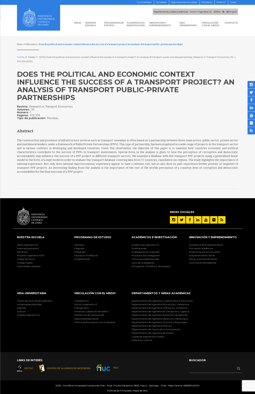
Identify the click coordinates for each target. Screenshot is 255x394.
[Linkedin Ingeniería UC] (197, 220)
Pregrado (79, 248)
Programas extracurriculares (204, 251)
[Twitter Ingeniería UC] (181, 220)
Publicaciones (30, 44)
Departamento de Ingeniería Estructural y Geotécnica (160, 304)
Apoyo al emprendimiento (203, 259)
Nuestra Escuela (30, 237)
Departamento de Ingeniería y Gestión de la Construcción (162, 300)
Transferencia (81, 300)
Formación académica (201, 248)
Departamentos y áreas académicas (171, 11)
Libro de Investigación (143, 262)
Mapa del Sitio (140, 390)
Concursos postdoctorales (145, 259)
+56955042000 (191, 385)
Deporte (21, 307)
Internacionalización (28, 248)
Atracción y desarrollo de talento (91, 311)
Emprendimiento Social (201, 255)
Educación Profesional (86, 255)
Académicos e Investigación (154, 237)
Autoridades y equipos (29, 266)
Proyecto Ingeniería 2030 (30, 255)
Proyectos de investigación (146, 255)
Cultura (21, 311)
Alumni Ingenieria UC (201, 11)
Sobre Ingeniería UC (27, 244)
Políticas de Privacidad (119, 390)
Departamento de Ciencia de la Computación (156, 329)
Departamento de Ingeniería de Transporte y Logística (160, 311)
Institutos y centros (142, 340)
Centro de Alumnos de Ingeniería (34, 300)
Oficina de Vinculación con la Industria (94, 322)
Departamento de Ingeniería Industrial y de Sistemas (160, 315)
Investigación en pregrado (145, 251)
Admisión (79, 244)
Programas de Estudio (92, 237)
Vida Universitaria (31, 293)
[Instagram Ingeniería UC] (173, 220)
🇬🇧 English (231, 11)
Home (20, 44)
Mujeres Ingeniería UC (28, 315)
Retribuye (22, 251)
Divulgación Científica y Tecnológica (151, 266)
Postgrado (79, 251)
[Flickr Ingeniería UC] (213, 220)
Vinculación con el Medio (95, 293)
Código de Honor (26, 259)
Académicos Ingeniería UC (146, 244)
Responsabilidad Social (86, 318)
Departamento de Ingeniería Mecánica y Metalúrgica (160, 318)
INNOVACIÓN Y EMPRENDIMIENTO (213, 237)
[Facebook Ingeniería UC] (189, 220)
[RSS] (222, 220)
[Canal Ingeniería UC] (205, 220)
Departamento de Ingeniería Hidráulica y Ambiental (159, 307)
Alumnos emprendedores (202, 262)
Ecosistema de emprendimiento (206, 244)
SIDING (217, 11)
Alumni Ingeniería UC (86, 304)
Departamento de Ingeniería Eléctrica (152, 325)
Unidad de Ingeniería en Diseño (148, 336)
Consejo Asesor (25, 262)
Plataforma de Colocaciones (89, 315)
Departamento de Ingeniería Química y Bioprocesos (159, 322)
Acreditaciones (82, 259)
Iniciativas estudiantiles (29, 304)
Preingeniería (81, 307)
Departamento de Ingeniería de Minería (153, 332)
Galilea (20, 57)
